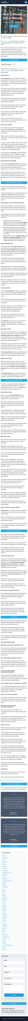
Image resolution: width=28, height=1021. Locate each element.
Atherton (4, 928)
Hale (3, 893)
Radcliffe (4, 918)
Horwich (4, 943)
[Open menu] (26, 2)
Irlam (3, 911)
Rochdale (4, 916)
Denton (4, 864)
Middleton (4, 899)
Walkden (4, 920)
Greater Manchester (6, 880)
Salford (4, 891)
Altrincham (4, 897)
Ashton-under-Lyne (6, 872)
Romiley (3, 780)
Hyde (12, 780)
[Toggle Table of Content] (13, 65)
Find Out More (14, 617)
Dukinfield (4, 868)
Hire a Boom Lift (5, 41)
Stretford (4, 884)
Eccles (3, 903)
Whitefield (4, 909)
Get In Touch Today (14, 60)
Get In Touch (14, 1003)
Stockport (16, 780)
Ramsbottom (5, 934)
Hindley (4, 941)
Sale (3, 889)
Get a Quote (13, 26)
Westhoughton (5, 936)
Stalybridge (5, 870)
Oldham (4, 882)
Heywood (4, 914)
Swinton (4, 907)
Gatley (3, 876)
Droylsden (4, 874)
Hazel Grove (8, 780)
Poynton (21, 780)
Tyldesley (4, 926)
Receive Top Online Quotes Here (14, 530)
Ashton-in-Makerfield (7, 945)
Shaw (3, 901)
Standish (4, 949)
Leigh (3, 932)
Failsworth (4, 878)
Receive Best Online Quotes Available (14, 182)
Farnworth (4, 924)
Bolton (3, 930)
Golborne (4, 938)
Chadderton (5, 887)
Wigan (3, 947)
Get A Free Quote (14, 846)
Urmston (4, 905)
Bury (3, 922)
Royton (4, 895)
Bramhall (4, 866)
